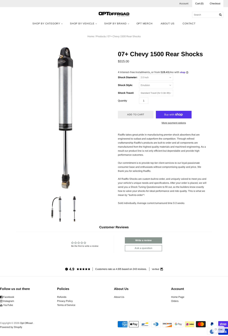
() (199, 3)
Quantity (122, 100)
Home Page (177, 297)
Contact (189, 23)
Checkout (215, 3)
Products (101, 36)
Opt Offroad (26, 323)
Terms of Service (66, 305)
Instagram (8, 301)
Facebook (8, 297)
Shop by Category (46, 23)
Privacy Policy (65, 301)
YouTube (7, 305)
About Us (167, 23)
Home (90, 36)
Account (183, 3)
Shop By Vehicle (82, 23)
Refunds (61, 297)
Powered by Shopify (11, 327)
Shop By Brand (115, 23)
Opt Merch (144, 23)
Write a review (143, 240)
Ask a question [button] (143, 248)
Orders (175, 301)
